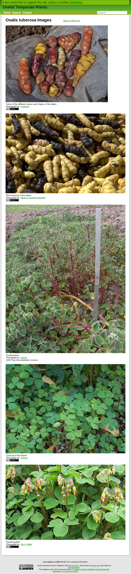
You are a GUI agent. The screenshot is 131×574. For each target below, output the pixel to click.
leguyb (24, 357)
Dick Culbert (26, 544)
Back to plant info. (71, 21)
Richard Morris (74, 567)
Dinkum (24, 458)
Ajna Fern (96, 565)
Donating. (76, 2)
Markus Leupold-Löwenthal (33, 198)
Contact (27, 12)
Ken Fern (74, 565)
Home (7, 12)
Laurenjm (25, 106)
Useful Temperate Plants (25, 7)
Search (16, 12)
